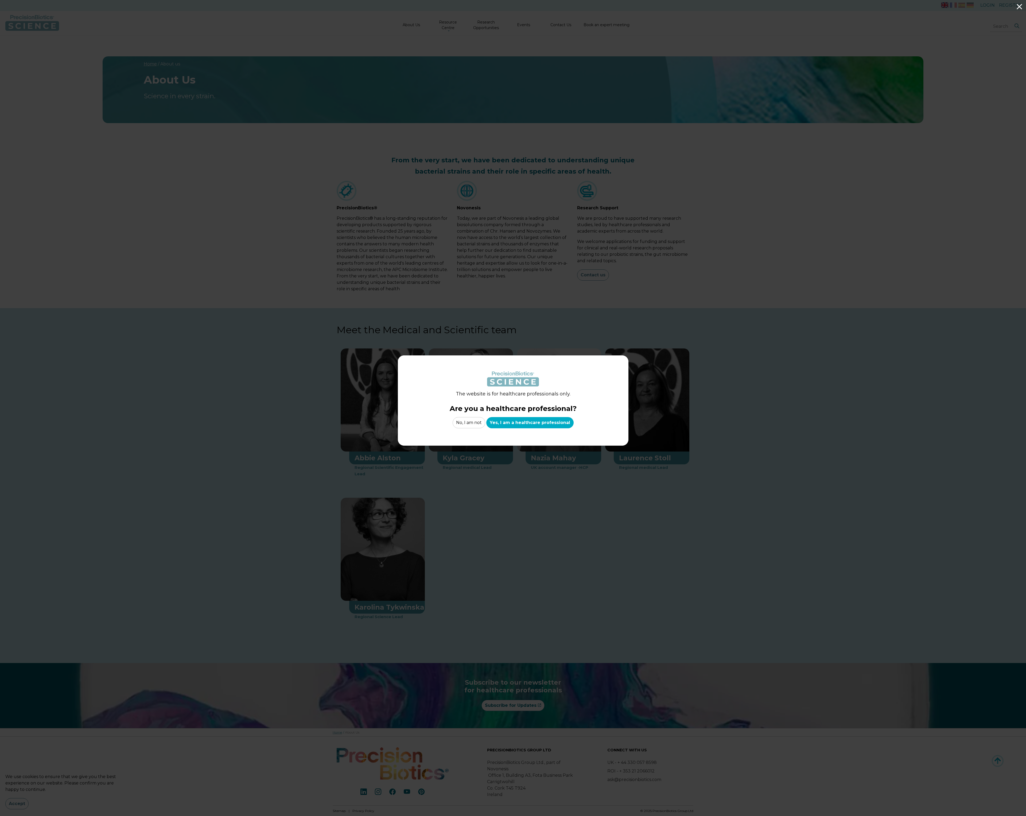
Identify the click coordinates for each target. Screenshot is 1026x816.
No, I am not (469, 422)
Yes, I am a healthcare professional (530, 422)
